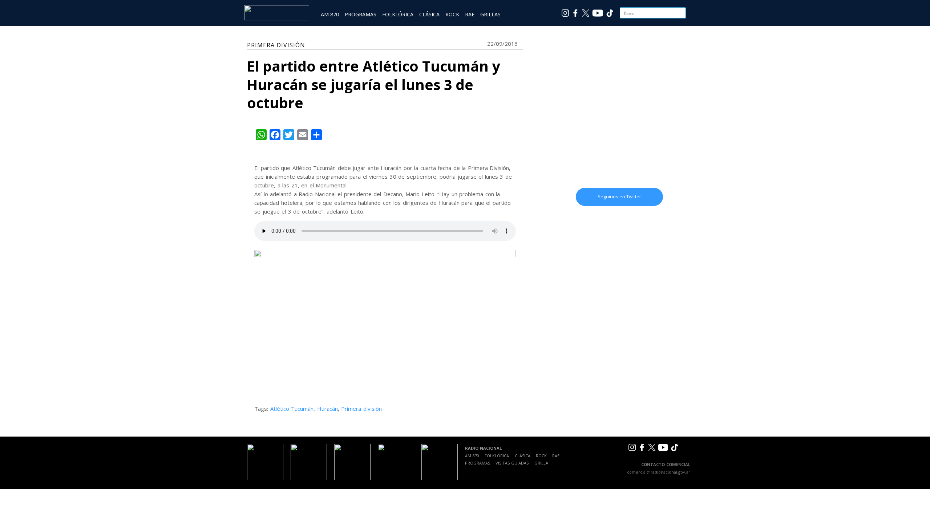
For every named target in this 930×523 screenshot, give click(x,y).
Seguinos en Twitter (619, 196)
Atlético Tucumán (292, 408)
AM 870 (330, 14)
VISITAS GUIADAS (512, 463)
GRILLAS (490, 14)
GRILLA (541, 463)
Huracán (327, 408)
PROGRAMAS (360, 14)
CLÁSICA (429, 14)
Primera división (361, 408)
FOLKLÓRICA (397, 14)
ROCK (452, 14)
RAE (469, 14)
